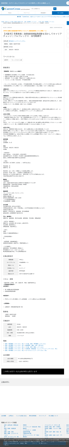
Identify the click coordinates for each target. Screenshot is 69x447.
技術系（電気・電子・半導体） (53, 426)
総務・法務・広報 (8, 431)
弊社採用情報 (32, 415)
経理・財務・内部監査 (10, 428)
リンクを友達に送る (21, 415)
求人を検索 (60, 13)
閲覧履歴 (43, 13)
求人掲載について (53, 415)
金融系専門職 (26, 431)
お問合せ (11, 415)
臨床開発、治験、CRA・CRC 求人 (35, 345)
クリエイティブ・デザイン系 (52, 425)
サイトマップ (42, 415)
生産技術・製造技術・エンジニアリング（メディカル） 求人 (41, 348)
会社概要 (3, 415)
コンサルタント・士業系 (29, 430)
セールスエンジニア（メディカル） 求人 (36, 350)
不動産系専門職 (27, 433)
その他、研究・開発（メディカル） (35, 347)
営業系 (25, 425)
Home (9, 13)
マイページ (27, 13)
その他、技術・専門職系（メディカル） (36, 343)
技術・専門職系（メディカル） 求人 (14, 343)
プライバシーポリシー (33, 443)
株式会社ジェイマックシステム (17, 41)
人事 (5, 430)
